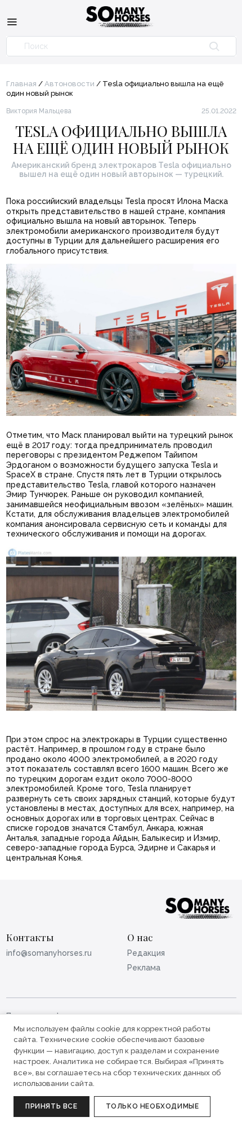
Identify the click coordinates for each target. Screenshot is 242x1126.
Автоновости (69, 83)
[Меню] (11, 21)
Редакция (146, 952)
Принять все (51, 1106)
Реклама (143, 967)
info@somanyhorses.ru (49, 952)
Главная (21, 83)
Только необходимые (152, 1106)
